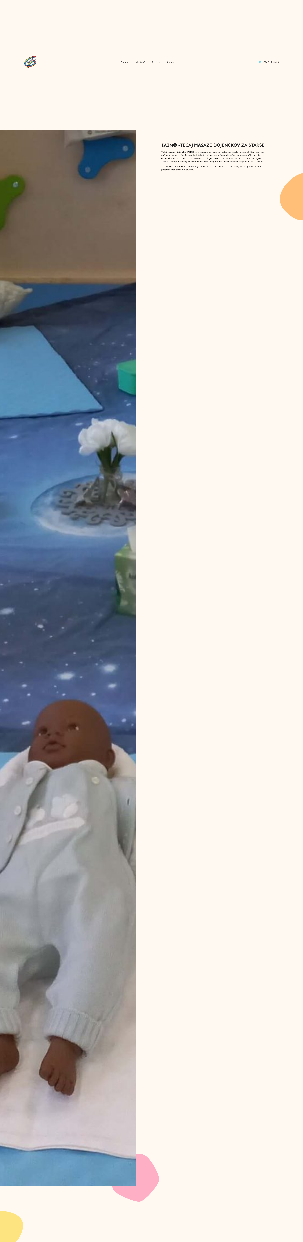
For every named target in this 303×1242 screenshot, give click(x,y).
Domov (124, 62)
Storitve (156, 62)
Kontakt (171, 62)
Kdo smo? (140, 62)
